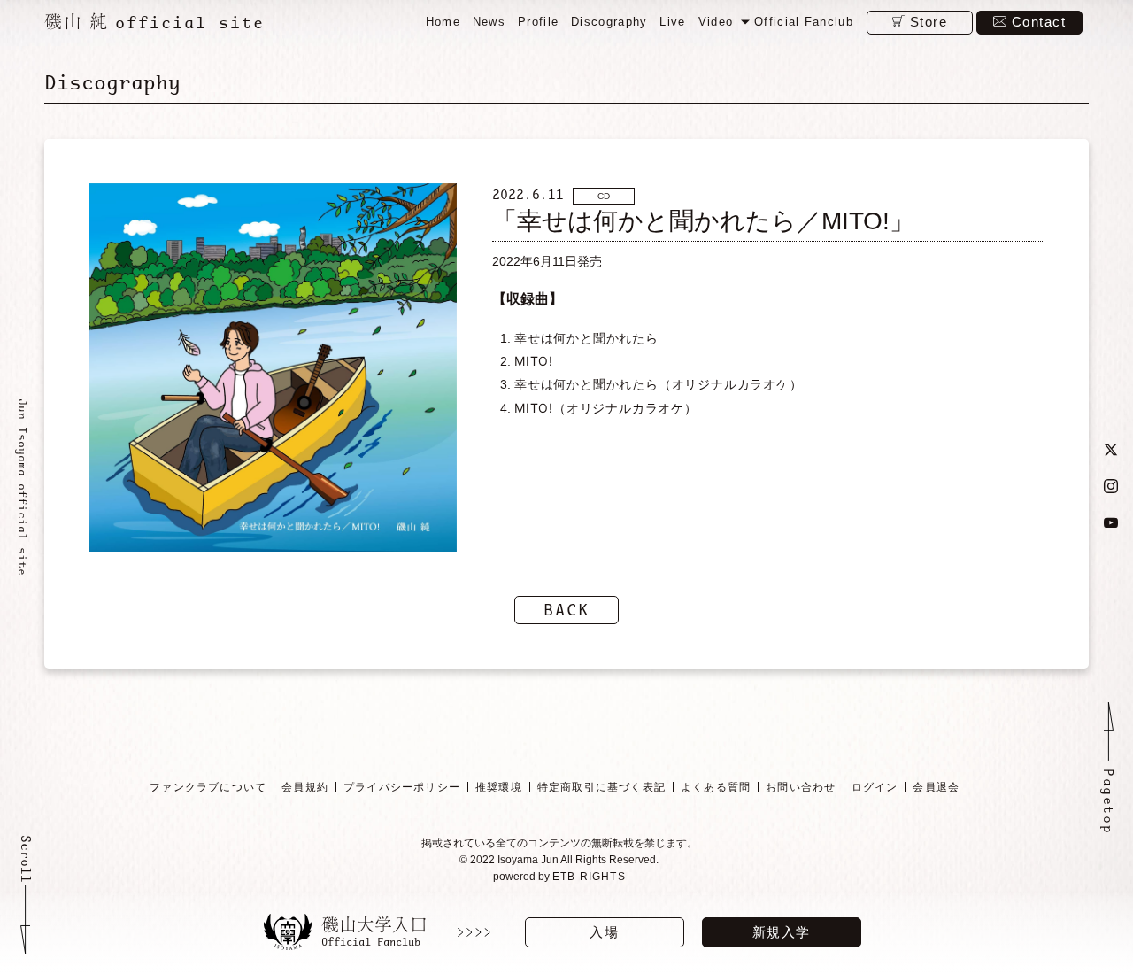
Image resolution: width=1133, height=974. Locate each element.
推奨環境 (498, 787)
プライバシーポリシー (401, 787)
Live (672, 21)
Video (716, 21)
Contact (1039, 21)
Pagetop (1108, 801)
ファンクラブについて (208, 787)
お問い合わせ (801, 787)
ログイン (875, 787)
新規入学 (781, 931)
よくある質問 (716, 787)
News (489, 21)
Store (929, 21)
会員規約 (304, 787)
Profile (538, 21)
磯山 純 (154, 21)
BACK (566, 609)
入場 (604, 931)
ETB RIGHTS (589, 876)
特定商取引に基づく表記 (601, 787)
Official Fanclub (803, 21)
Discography (609, 21)
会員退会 (936, 787)
